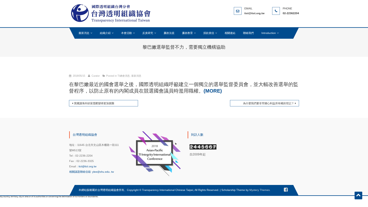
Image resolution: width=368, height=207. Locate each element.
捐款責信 (208, 32)
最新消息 (84, 32)
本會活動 (126, 32)
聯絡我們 (248, 32)
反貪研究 (147, 32)
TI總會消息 (123, 75)
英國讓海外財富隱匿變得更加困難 (94, 103)
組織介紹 (105, 32)
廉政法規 (169, 32)
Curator (96, 75)
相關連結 (230, 32)
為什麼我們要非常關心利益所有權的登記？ (268, 103)
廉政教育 (187, 32)
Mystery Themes (259, 189)
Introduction (268, 32)
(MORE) (213, 91)
